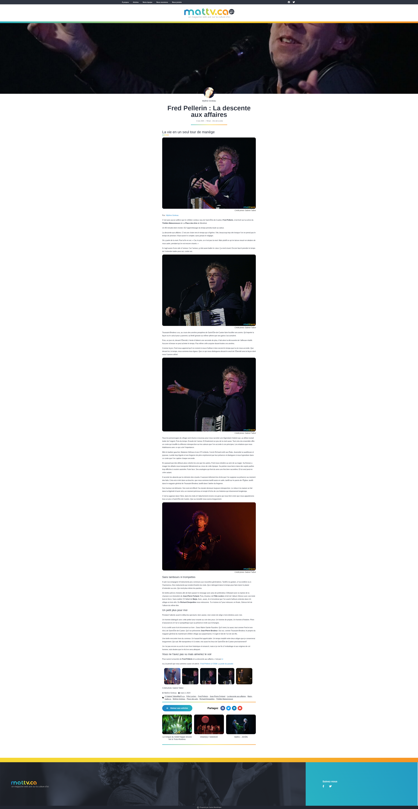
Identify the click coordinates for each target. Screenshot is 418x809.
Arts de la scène (217, 121)
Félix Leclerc (191, 696)
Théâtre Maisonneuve (224, 699)
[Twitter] (294, 2)
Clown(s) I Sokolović (209, 737)
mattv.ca (168, 699)
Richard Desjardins (207, 699)
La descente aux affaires (236, 696)
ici (222, 659)
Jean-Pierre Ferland (217, 696)
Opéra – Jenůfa (241, 737)
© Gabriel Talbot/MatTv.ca (175, 696)
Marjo (250, 696)
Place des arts (192, 699)
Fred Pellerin (203, 696)
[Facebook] (289, 2)
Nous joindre (177, 2)
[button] (222, 708)
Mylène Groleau (172, 215)
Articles (136, 2)
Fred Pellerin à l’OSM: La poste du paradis (216, 664)
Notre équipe (147, 2)
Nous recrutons (162, 2)
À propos (125, 2)
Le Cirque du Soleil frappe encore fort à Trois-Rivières (177, 738)
